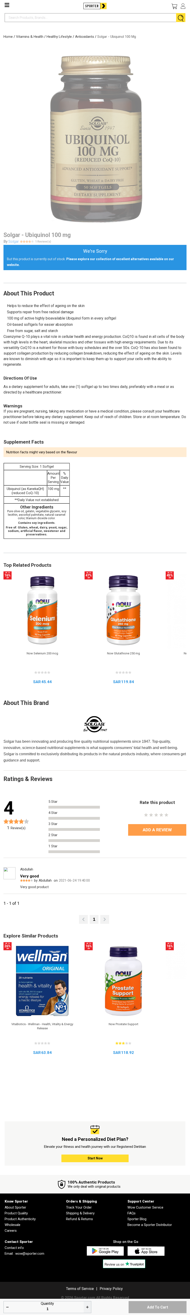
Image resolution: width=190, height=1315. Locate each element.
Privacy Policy (111, 1288)
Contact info (14, 1248)
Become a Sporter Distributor (149, 1225)
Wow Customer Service (145, 1207)
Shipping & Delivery (80, 1213)
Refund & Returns (79, 1219)
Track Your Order (79, 1207)
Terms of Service (80, 1288)
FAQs (131, 1213)
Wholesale (12, 1225)
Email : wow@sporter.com (24, 1253)
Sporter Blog (136, 1219)
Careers (11, 1231)
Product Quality (16, 1213)
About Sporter (15, 1207)
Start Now (95, 1158)
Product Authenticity (20, 1219)
